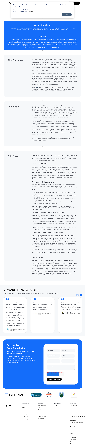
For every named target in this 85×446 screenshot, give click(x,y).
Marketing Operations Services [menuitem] (29, 419)
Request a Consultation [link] (74, 3)
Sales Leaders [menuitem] (57, 409)
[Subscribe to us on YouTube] (10, 405)
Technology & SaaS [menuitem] (42, 405)
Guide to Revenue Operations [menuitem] (78, 416)
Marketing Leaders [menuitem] (58, 407)
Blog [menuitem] (71, 407)
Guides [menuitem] (72, 409)
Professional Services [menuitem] (42, 407)
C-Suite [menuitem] (55, 405)
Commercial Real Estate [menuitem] (43, 414)
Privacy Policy (30, 11)
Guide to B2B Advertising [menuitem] (77, 429)
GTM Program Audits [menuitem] (26, 410)
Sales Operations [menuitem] (25, 416)
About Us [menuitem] (72, 441)
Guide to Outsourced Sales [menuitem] (77, 422)
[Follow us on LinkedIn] (6, 405)
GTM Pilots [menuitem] (24, 412)
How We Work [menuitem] (73, 405)
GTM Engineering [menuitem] (26, 407)
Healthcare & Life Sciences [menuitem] (44, 412)
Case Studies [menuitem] (73, 439)
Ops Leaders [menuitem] (57, 412)
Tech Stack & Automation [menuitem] (27, 421)
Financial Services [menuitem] (42, 416)
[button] (81, 295)
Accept (66, 14)
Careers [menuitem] (72, 443)
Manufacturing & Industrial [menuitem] (44, 409)
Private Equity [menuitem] (41, 418)
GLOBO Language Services (49, 274)
